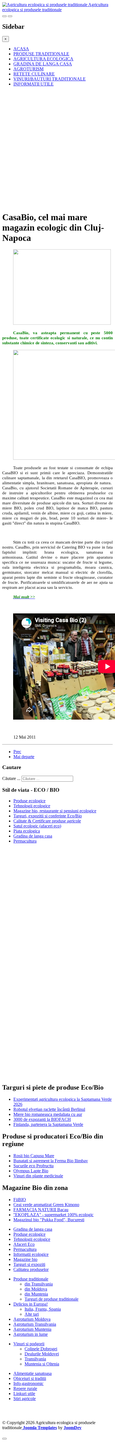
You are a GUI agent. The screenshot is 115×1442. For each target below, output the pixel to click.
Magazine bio (25, 1259)
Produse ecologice (29, 800)
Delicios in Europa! (30, 1304)
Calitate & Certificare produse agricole (47, 821)
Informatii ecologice (31, 1254)
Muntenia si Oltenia (42, 1364)
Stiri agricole (24, 1398)
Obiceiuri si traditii (29, 1378)
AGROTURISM (28, 69)
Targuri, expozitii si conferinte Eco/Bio (47, 816)
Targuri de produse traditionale (51, 1299)
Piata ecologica (26, 831)
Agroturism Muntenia (32, 1329)
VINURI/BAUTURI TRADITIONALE (49, 79)
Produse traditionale (30, 1279)
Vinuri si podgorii (28, 1343)
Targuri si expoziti (29, 1264)
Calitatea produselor (31, 1269)
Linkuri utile (24, 1393)
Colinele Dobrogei (41, 1348)
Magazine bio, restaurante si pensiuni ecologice (54, 810)
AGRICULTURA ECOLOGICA (43, 58)
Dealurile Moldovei (42, 1353)
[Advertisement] (57, 148)
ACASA (21, 48)
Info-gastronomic (28, 1383)
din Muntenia (36, 1294)
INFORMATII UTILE (33, 84)
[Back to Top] (4, 1438)
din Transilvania (39, 1284)
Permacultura (25, 841)
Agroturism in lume (30, 1334)
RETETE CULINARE (34, 74)
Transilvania (35, 1358)
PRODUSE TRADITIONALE (41, 53)
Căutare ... (11, 778)
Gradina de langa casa (32, 836)
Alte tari (32, 1314)
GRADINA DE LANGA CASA (42, 63)
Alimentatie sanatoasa (32, 1373)
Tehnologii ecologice (31, 805)
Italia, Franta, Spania (43, 1309)
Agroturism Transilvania (34, 1324)
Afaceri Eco (24, 1244)
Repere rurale (25, 1388)
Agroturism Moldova (32, 1319)
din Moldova (36, 1289)
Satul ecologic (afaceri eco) (37, 826)
